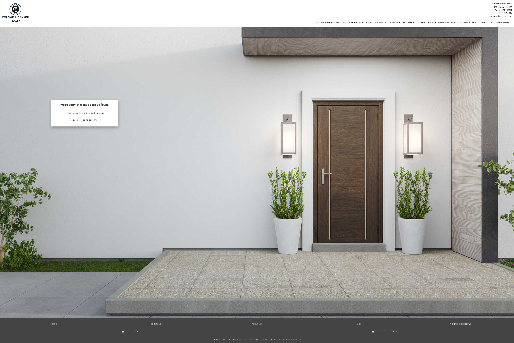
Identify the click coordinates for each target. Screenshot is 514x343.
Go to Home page (91, 120)
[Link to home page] (16, 12)
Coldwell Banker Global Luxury (476, 22)
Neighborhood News (414, 22)
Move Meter (503, 22)
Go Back (74, 120)
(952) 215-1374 (505, 13)
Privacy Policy (237, 339)
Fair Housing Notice (290, 339)
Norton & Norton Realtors (331, 22)
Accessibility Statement (263, 339)
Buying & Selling (376, 24)
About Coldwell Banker (441, 22)
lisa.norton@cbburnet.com (500, 16)
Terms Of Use (219, 339)
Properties (356, 24)
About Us (394, 24)
